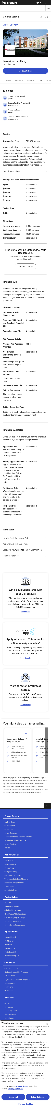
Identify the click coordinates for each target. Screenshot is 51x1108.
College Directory (10, 25)
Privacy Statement (15, 1089)
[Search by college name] (41, 17)
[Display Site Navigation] (49, 8)
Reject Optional (37, 1097)
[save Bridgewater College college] (26, 733)
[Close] (47, 1024)
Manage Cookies (25, 1104)
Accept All (13, 1097)
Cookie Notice (22, 1086)
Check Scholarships (25, 266)
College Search (11, 16)
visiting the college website (26, 440)
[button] (4, 750)
